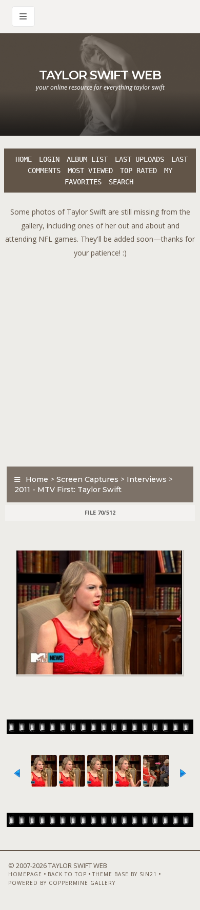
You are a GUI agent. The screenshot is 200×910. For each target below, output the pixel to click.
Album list (87, 159)
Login (49, 159)
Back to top (67, 874)
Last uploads (139, 159)
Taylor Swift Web (100, 75)
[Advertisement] (100, 359)
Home (23, 159)
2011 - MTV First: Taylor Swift (68, 489)
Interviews (147, 479)
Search (121, 182)
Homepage (25, 874)
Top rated (138, 170)
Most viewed (90, 170)
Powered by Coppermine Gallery (61, 882)
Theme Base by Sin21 (124, 874)
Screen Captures (87, 479)
